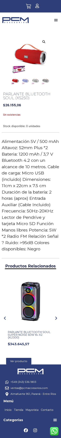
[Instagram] (35, 430)
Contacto (47, 410)
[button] (56, 20)
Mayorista (32, 410)
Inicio (8, 410)
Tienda (18, 410)
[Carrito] (28, 6)
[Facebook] (26, 430)
